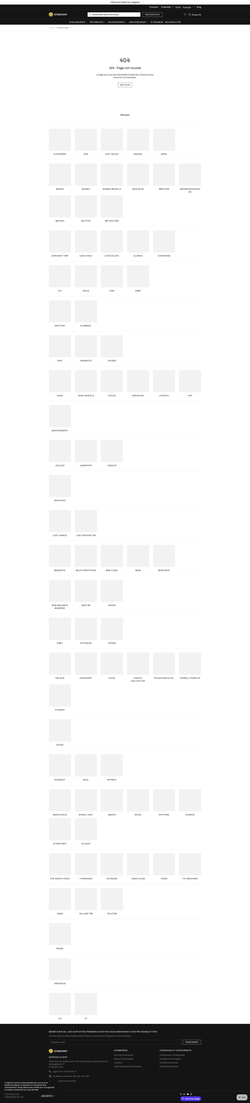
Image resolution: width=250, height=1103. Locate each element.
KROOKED (60, 500)
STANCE (190, 815)
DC (60, 291)
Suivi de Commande (123, 1055)
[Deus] (86, 276)
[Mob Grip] (164, 556)
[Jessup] (112, 451)
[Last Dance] (60, 521)
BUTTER (86, 221)
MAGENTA (60, 570)
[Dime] (138, 276)
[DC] (60, 276)
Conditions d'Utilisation (170, 1059)
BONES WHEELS (112, 189)
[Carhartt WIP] (60, 241)
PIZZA (112, 678)
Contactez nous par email (64, 1081)
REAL (86, 780)
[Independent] (60, 416)
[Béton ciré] (112, 206)
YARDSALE (60, 983)
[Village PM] (86, 899)
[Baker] (60, 175)
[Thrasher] (86, 864)
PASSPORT (86, 678)
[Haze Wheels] (86, 381)
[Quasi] (60, 730)
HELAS (112, 395)
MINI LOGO (112, 570)
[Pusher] (60, 695)
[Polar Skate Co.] (164, 664)
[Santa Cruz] (60, 800)
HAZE (60, 395)
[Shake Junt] (86, 800)
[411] (60, 1004)
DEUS (86, 291)
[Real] (86, 765)
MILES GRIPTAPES (86, 570)
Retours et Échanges (123, 1059)
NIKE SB (86, 605)
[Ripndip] (112, 765)
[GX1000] (112, 346)
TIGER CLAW (138, 879)
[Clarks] (138, 241)
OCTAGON (86, 643)
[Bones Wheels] (112, 175)
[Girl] (60, 346)
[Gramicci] (86, 346)
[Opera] (112, 629)
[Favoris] (185, 14)
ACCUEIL (51, 27)
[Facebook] (181, 1094)
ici (148, 75)
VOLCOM (112, 913)
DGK (112, 291)
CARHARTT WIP (60, 256)
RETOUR (125, 85)
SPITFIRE (164, 815)
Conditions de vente (169, 1063)
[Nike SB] (86, 591)
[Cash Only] (86, 241)
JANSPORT (86, 465)
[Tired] (164, 864)
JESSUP (112, 465)
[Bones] (86, 175)
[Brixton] (164, 175)
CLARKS (138, 256)
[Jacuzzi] (60, 451)
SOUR (138, 815)
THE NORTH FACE (60, 879)
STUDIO (86, 844)
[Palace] (60, 664)
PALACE (59, 678)
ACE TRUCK (111, 154)
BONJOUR (138, 189)
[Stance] (190, 800)
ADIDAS (138, 154)
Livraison (118, 1063)
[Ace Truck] (112, 140)
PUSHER (60, 710)
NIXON (112, 605)
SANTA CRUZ (60, 815)
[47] (86, 1004)
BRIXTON (164, 189)
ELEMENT (85, 326)
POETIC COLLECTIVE (138, 679)
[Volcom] (112, 899)
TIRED (164, 879)
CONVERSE (164, 256)
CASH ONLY (86, 256)
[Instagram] (184, 1094)
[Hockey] (164, 381)
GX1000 (112, 361)
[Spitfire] (164, 800)
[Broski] (60, 206)
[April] (164, 140)
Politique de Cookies (169, 1066)
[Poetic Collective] (138, 664)
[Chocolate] (112, 241)
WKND (59, 948)
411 (60, 1018)
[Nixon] (112, 591)
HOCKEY (164, 395)
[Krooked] (60, 486)
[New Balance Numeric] (60, 591)
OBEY (60, 643)
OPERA (112, 643)
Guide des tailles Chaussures (127, 1066)
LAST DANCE (60, 535)
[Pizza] (112, 664)
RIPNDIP (112, 780)
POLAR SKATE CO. (164, 678)
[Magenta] (60, 556)
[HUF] (190, 381)
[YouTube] (188, 1094)
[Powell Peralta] (190, 664)
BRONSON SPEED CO (190, 190)
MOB (138, 570)
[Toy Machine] (190, 864)
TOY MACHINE (190, 879)
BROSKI (60, 221)
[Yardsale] (60, 969)
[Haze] (60, 381)
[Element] (86, 311)
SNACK (112, 815)
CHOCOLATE (112, 256)
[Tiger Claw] (138, 864)
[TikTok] (191, 1094)
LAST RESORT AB (86, 535)
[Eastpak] (60, 311)
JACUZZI (60, 465)
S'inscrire (153, 7)
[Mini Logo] (112, 556)
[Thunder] (112, 864)
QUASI (60, 745)
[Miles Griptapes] (86, 556)
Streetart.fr (53, 14)
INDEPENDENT (60, 430)
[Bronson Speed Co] (190, 175)
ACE (86, 154)
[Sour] (138, 800)
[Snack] (112, 800)
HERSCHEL (138, 395)
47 (86, 1018)
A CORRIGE (60, 154)
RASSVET (60, 780)
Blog (199, 7)
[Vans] (60, 899)
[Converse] (164, 241)
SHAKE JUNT (86, 815)
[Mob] (138, 556)
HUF (190, 395)
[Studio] (86, 829)
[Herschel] (138, 381)
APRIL (164, 154)
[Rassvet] (60, 765)
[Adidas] (138, 140)
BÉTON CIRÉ (112, 221)
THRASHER (86, 879)
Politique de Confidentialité (172, 1055)
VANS (60, 913)
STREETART (60, 844)
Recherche (152, 14)
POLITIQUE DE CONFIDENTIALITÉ (14, 1095)
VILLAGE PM (86, 913)
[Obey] (60, 629)
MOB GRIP (164, 570)
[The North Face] (60, 864)
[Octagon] (86, 629)
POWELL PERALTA (190, 678)
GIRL (60, 361)
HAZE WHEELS (86, 395)
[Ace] (86, 140)
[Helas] (112, 381)
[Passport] (86, 664)
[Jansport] (86, 451)
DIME (138, 291)
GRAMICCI (86, 361)
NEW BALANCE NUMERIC (60, 606)
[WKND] (60, 934)
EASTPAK (60, 326)
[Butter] (86, 206)
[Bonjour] (138, 175)
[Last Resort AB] (86, 521)
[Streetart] (60, 829)
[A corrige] (60, 140)
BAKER (60, 189)
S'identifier (166, 7)
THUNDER (112, 879)
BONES (86, 189)
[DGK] (112, 276)
